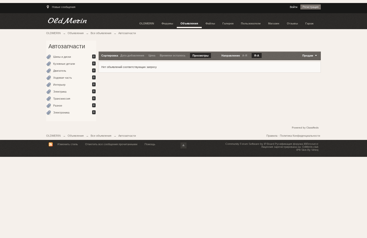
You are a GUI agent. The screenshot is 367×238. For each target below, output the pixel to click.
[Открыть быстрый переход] (47, 9)
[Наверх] (183, 145)
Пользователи (251, 23)
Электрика (59, 91)
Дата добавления (132, 55)
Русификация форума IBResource (296, 143)
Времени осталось (172, 55)
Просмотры (200, 55)
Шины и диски (62, 56)
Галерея (227, 23)
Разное (57, 105)
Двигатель (59, 70)
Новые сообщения (63, 6)
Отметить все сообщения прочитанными (111, 144)
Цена (152, 55)
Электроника (61, 112)
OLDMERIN (146, 23)
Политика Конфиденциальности (300, 135)
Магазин (273, 23)
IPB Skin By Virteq (307, 149)
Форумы (167, 23)
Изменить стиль (67, 144)
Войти (293, 6)
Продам (308, 55)
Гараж (309, 23)
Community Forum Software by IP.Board (249, 143)
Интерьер (59, 84)
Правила (272, 135)
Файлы (210, 23)
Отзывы (292, 23)
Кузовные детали (64, 63)
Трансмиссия (61, 98)
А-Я (244, 55)
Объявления (189, 23)
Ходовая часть (62, 77)
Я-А (256, 55)
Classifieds (312, 127)
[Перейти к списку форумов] (91, 20)
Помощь (150, 144)
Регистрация (311, 6)
